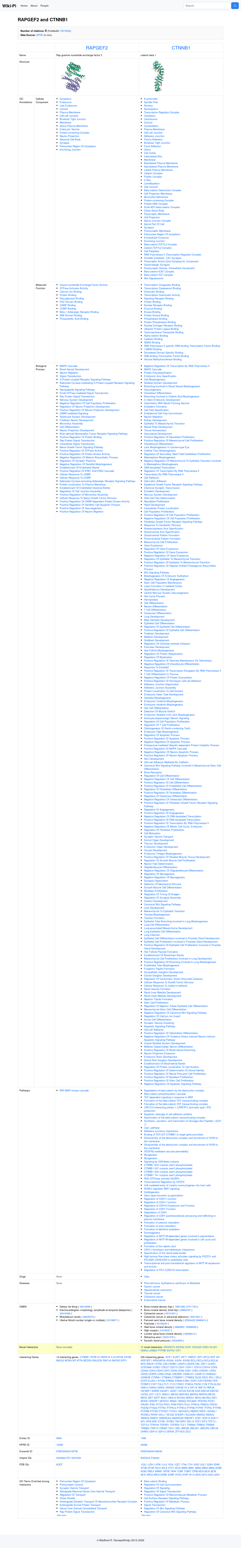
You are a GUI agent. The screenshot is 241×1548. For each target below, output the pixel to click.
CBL (197, 1364)
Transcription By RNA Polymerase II (164, 474)
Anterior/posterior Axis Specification (163, 528)
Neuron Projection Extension (159, 1053)
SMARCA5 (178, 1418)
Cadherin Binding (153, 339)
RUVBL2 (145, 1414)
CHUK (168, 1374)
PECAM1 (192, 1401)
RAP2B (116, 1360)
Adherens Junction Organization (161, 684)
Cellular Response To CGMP (75, 477)
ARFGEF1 (146, 1360)
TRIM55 (210, 1424)
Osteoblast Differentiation (158, 393)
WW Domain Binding (71, 315)
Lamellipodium (152, 183)
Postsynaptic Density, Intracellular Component (169, 268)
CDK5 (205, 1347)
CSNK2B (145, 1377)
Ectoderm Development (157, 491)
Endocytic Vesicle (69, 129)
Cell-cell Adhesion (154, 1029)
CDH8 (174, 1370)
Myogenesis (150, 1154)
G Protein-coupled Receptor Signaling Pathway (85, 379)
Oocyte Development (155, 850)
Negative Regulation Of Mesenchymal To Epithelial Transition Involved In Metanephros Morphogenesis (182, 462)
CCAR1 (212, 1364)
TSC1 (171, 1428)
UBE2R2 (204, 1428)
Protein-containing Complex (75, 132)
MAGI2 (60, 1360)
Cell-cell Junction (69, 115)
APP (212, 1357)
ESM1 (186, 1380)
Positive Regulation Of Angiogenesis (164, 813)
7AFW (166, 1471)
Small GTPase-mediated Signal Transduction (84, 393)
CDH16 (206, 1367)
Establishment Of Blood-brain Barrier (164, 955)
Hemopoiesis (151, 599)
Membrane (65, 122)
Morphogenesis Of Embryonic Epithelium (166, 576)
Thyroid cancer (152, 1293)
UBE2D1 (194, 1428)
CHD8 (160, 1374)
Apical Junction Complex (157, 220)
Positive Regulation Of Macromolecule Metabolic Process (175, 1494)
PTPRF (199, 1408)
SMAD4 (145, 1418)
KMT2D (214, 1391)
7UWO (187, 1471)
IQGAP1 (164, 1391)
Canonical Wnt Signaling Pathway (162, 904)
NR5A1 (174, 1401)
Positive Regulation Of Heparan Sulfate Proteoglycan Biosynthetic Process (180, 567)
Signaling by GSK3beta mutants (161, 1161)
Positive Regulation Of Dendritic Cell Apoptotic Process (90, 504)
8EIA (207, 1471)
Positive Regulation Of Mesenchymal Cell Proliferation (173, 440)
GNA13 (145, 1387)
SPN (148, 1421)
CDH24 (144, 1370)
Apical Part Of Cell (154, 224)
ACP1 (168, 1357)
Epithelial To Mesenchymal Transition (164, 423)
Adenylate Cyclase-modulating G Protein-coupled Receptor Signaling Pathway (97, 384)
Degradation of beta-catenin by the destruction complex (174, 1090)
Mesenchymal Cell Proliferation (161, 542)
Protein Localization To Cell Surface (163, 691)
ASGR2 (180, 1347)
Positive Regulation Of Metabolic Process (167, 1501)
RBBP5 (195, 1411)
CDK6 (212, 1370)
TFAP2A (154, 1424)
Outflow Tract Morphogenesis (160, 450)
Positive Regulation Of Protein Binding (80, 437)
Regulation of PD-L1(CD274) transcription (166, 1270)
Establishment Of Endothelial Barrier (79, 467)
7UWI (180, 1471)
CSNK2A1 (211, 1374)
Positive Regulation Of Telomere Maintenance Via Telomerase (178, 660)
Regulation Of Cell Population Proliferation (167, 721)
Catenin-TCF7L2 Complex (158, 247)
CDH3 (152, 1370)
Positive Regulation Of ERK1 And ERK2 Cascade (87, 471)
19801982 (180, 1306)
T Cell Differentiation (155, 609)
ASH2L (170, 1360)
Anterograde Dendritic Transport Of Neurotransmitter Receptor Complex (98, 1501)
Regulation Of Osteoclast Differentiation (165, 796)
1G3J (143, 1464)
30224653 (177, 1340)
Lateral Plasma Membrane (158, 170)
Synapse (64, 142)
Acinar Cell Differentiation (158, 1019)
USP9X (170, 1431)
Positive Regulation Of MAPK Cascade (165, 748)
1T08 (183, 1464)
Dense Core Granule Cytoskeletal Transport (83, 1508)
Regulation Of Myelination (158, 657)
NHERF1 (154, 1401)
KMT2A (205, 1391)
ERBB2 (170, 1380)
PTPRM (145, 1411)
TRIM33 (200, 1424)
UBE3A (214, 1428)
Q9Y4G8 (76, 1458)
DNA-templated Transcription (159, 467)
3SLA (164, 1468)
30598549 (191, 1327)
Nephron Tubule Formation (158, 999)
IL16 (113, 1357)
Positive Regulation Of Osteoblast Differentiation (170, 792)
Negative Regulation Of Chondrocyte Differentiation (171, 664)
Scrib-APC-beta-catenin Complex (162, 207)
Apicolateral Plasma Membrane (161, 166)
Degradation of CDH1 (155, 1212)
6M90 (185, 1468)
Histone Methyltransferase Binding (163, 359)
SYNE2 (170, 1421)
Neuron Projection (69, 136)
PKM (173, 1404)
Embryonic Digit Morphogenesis (161, 731)
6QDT (59, 1464)
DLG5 (198, 1377)
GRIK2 (153, 1387)
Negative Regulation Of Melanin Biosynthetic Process (89, 457)
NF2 (214, 1397)
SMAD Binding (152, 342)
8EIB (213, 1471)
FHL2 (160, 1384)
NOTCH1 (164, 1401)
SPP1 (123, 1360)
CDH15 (198, 1367)
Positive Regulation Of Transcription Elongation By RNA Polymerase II (182, 670)
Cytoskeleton (151, 126)
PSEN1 (214, 1404)
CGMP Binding (68, 308)
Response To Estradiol (156, 667)
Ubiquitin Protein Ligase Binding (161, 329)
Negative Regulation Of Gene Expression (166, 555)
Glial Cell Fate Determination (159, 498)
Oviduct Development (156, 901)
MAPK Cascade (68, 366)
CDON (144, 1374)
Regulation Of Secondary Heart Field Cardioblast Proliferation (177, 454)
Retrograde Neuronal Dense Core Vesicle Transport (87, 1491)
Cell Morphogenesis (154, 379)
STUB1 (162, 1421)
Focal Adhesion (152, 146)
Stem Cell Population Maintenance (163, 582)
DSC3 (205, 1377)
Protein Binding (68, 295)
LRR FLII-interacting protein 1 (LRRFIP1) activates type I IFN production (177, 1108)
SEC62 (170, 1414)
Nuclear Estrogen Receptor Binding (163, 325)
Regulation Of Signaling (157, 1488)
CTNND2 (189, 1377)
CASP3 (182, 1364)
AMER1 (192, 1357)
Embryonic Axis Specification (160, 376)
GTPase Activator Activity (74, 288)
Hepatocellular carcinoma (158, 1290)
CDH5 (159, 1370)
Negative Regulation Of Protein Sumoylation (168, 677)
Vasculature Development (158, 433)
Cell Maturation (152, 833)
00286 (144, 1444)
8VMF (171, 1474)
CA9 (165, 1364)
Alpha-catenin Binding (156, 335)
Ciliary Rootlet (67, 1498)
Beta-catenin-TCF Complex (158, 275)
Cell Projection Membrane (158, 193)
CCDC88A (146, 1367)
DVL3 (218, 1377)
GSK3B (179, 1387)
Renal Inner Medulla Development (162, 992)
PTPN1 (162, 1408)
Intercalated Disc (153, 156)
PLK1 (187, 1404)
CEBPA (152, 1374)
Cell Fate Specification (156, 410)
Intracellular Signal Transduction (77, 444)
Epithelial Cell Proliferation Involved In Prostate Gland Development (181, 941)
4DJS (178, 1468)
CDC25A (196, 1347)
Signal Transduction (70, 376)
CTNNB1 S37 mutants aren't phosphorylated (168, 1168)
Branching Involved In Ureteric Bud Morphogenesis (171, 396)
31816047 (165, 1330)
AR (218, 1357)
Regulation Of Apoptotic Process (162, 735)
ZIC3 (188, 1431)
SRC (154, 1421)
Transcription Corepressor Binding (162, 288)
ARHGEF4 (169, 1347)
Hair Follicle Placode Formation (161, 951)
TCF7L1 (212, 1421)
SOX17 (214, 1418)
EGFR (144, 1380)
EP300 (161, 1380)
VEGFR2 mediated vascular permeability (166, 1151)
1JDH (150, 1464)
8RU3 (150, 1474)
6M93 (205, 1468)
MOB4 (68, 1360)
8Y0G (178, 1474)
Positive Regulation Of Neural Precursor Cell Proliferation (175, 1073)
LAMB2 (153, 1350)
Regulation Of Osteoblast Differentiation (165, 789)
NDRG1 (190, 1397)
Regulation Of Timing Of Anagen (161, 894)
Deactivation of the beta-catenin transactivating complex (174, 1117)
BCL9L (214, 1360)
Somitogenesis (152, 1232)
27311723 (191, 1306)
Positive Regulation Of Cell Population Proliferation (171, 515)
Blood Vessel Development (74, 369)
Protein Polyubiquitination (158, 372)
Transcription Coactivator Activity (162, 295)
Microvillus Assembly (71, 423)
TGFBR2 (174, 1424)
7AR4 (173, 1471)
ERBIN (178, 1380)
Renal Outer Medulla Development (162, 996)
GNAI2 (144, 1350)
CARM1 (172, 1364)
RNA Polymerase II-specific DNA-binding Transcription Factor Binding (182, 345)
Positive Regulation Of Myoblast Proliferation (168, 1077)
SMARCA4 (165, 1418)
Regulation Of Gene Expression (161, 548)
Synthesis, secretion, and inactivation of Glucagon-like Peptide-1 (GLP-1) (183, 1122)
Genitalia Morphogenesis (157, 697)
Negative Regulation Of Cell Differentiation (167, 779)
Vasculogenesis (152, 389)
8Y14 (192, 1474)
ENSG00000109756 (67, 1451)
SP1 (143, 1421)
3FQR (151, 1468)
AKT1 (184, 1357)
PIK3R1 (145, 1404)
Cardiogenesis (151, 1192)
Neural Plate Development (158, 427)
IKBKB (155, 1391)
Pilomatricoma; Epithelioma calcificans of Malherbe (172, 1283)
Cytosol (64, 109)
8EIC (143, 1474)
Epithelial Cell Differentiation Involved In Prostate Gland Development (182, 938)
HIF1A (193, 1387)
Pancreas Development (156, 647)
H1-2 (186, 1387)
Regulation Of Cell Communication (163, 1484)
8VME (163, 1474)
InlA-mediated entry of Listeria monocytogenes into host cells (177, 1185)
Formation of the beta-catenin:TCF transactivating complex (176, 1100)
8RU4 (157, 1474)
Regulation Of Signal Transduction (162, 1491)
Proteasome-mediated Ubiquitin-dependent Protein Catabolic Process (181, 745)
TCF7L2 (145, 1424)
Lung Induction (152, 935)
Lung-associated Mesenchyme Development (168, 928)
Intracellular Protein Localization (161, 508)
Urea (146, 1276)
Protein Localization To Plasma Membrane (83, 484)
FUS (204, 1384)
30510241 (195, 1316)
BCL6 (201, 1360)
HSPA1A (105, 1357)
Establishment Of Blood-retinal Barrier (164, 1063)
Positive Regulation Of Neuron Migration (81, 511)
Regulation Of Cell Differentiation (161, 775)
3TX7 (171, 1468)
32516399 (85, 1306)
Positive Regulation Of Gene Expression (166, 552)
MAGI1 (166, 1394)
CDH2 (214, 1367)
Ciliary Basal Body (154, 210)
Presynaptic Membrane (156, 214)
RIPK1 (203, 1411)
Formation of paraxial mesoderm (161, 1222)
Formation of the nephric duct (160, 1246)
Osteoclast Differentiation (158, 613)
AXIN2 (186, 1360)
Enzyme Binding (153, 308)
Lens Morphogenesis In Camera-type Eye (166, 447)
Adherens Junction (154, 136)
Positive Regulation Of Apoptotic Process (166, 738)
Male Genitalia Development (159, 620)
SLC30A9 (190, 1414)
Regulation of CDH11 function (160, 1199)
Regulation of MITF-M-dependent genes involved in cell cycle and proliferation (179, 1241)
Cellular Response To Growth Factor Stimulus (169, 982)
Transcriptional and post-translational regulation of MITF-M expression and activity (182, 1264)
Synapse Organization (156, 880)
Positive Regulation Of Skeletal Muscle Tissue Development (177, 857)
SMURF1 (189, 1418)
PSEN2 (145, 1408)
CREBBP (177, 1374)
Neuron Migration (69, 372)
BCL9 (207, 1360)
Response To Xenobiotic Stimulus (162, 525)
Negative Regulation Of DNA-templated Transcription (172, 816)
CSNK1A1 (188, 1374)
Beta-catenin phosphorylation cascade (165, 1094)
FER (215, 1380)
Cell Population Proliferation (159, 511)
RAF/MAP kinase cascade (74, 1090)
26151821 (170, 1313)
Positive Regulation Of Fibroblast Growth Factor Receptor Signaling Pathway (180, 804)
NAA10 (172, 1397)
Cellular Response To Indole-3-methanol (165, 985)
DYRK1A (95, 1357)
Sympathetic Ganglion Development (163, 972)
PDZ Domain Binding (71, 301)
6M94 (212, 1468)
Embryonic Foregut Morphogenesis (163, 853)
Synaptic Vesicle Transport (158, 836)
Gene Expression (153, 545)
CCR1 (188, 1347)
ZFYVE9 (180, 1431)
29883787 (185, 1310)
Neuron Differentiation (155, 606)
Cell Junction (151, 187)
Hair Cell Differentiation (156, 708)
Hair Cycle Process (154, 596)
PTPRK (217, 1408)
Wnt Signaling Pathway (156, 572)
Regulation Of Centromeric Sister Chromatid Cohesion (173, 979)
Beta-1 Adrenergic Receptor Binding (79, 312)
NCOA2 (181, 1397)
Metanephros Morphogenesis (159, 457)
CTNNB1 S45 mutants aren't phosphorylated (168, 1171)
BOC (143, 1364)
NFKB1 (145, 1401)
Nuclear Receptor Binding (158, 305)
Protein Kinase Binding (156, 315)
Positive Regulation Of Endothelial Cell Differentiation (173, 786)
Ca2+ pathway (152, 1127)
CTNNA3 (166, 1377)
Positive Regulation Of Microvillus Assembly (84, 494)
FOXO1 (180, 1384)
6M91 (191, 1468)
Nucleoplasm (151, 109)
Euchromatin (151, 98)
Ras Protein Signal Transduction (77, 396)
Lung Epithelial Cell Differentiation (162, 931)
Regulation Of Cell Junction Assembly (80, 491)
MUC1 (164, 1397)
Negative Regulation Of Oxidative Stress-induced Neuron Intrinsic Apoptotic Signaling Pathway (179, 1038)
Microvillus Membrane (156, 197)
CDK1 (188, 1370)
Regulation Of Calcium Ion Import (162, 1016)
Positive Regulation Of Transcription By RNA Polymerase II (176, 823)
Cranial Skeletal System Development (164, 1043)
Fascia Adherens (153, 139)
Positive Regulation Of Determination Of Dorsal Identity (174, 1070)
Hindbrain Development (156, 640)
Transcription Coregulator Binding (162, 285)
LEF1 (152, 1394)
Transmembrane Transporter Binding (163, 332)
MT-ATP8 (77, 1360)
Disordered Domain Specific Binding (163, 352)
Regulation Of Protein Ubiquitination (163, 653)
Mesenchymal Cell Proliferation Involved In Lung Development (178, 958)
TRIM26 (191, 1424)
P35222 (155, 1458)
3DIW (217, 1464)
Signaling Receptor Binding (158, 298)
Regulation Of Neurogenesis (159, 874)
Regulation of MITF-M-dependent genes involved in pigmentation (179, 1236)
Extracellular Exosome (156, 237)
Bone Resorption (153, 772)
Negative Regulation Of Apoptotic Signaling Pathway (172, 1084)
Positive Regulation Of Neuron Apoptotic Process (171, 755)
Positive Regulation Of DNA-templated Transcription (172, 819)
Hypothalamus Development (159, 589)
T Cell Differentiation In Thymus (161, 674)
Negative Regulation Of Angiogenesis (164, 579)
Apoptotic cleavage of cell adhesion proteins (168, 1114)
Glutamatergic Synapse (157, 264)
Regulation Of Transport (72, 1494)
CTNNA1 (156, 1377)
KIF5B (127, 1357)
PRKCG (204, 1404)
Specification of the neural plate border (165, 1253)
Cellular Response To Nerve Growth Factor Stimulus (88, 498)
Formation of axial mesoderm (160, 1226)
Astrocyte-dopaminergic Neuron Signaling (166, 718)
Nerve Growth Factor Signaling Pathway (81, 447)
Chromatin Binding (154, 291)
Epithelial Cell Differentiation (159, 623)
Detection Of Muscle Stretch (159, 711)
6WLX (151, 1471)
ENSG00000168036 (151, 1451)
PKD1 (167, 1404)
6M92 (198, 1468)
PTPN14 (181, 1408)
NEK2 (198, 1397)
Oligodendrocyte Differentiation (160, 867)
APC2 (206, 1357)
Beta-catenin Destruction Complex (162, 190)
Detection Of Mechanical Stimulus (162, 884)
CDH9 (181, 1370)
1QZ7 (177, 1464)
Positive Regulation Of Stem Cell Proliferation (169, 1080)
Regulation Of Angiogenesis (159, 809)
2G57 (197, 1464)
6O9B (218, 1468)
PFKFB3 (202, 1401)
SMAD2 (200, 1414)
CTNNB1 (181, 47)
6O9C (144, 1471)
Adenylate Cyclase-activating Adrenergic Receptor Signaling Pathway (97, 481)
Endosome (65, 102)
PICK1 (211, 1401)
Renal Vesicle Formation (157, 989)
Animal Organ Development (159, 840)
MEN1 (144, 1397)
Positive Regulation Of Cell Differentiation (166, 782)
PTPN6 (191, 1408)
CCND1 (157, 1367)
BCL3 (194, 1360)
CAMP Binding (68, 305)
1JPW (157, 1464)
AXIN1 (178, 1360)
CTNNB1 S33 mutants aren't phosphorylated (168, 1165)
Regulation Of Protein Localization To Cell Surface (171, 1067)
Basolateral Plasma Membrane (161, 163)
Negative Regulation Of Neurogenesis (164, 877)
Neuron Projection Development (77, 430)
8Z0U (198, 1474)
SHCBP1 (180, 1414)
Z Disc (147, 180)
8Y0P (185, 1474)
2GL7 (203, 1464)
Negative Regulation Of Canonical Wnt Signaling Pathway (175, 1012)
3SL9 (158, 1468)
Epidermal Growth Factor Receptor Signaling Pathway (173, 484)
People (44, 5)
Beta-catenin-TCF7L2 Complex (160, 244)
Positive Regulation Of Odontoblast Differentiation (171, 1033)
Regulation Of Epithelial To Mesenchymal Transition (172, 559)
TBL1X (190, 1421)
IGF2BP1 (146, 1391)
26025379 (88, 1316)
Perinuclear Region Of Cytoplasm (78, 146)
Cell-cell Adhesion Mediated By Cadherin (166, 762)
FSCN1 (198, 1384)
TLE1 (183, 1424)
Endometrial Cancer (154, 1300)
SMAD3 (210, 1414)
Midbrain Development (156, 637)
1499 (143, 1438)
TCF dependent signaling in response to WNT (168, 1097)
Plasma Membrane (70, 112)
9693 (59, 1438)
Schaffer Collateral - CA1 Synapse (162, 258)
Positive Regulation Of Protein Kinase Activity (85, 454)
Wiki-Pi (9, 5)
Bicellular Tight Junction (73, 119)
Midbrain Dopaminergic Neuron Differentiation (168, 1046)
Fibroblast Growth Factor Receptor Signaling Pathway (173, 521)
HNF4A (210, 1387)
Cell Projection (152, 217)
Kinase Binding (152, 312)
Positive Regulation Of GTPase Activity (81, 450)
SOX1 (198, 1418)
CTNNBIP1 (178, 1377)
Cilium (147, 149)
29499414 (201, 1320)
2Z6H (210, 1464)
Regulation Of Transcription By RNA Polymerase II (171, 471)
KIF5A (119, 1357)
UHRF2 (145, 1431)
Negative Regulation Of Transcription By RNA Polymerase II (177, 366)
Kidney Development (155, 420)
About (34, 5)
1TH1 (190, 1464)
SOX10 (206, 1418)
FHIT (154, 1384)
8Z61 (217, 1474)
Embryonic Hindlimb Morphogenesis (163, 704)
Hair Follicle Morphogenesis (159, 650)
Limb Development (154, 907)
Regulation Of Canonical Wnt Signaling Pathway (170, 1511)
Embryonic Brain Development (160, 1056)
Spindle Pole (151, 102)
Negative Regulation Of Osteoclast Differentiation (171, 799)
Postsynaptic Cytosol (71, 1484)
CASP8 (190, 1364)
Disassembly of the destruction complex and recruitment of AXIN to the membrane (181, 1139)
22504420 (190, 1320)
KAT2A (182, 1391)
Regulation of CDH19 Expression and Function (169, 1205)
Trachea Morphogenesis (157, 914)
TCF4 (204, 1421)
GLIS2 (217, 1384)
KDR (197, 1391)
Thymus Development (156, 843)
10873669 (65, 30)
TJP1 (178, 1350)
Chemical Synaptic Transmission (162, 488)
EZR (200, 1380)
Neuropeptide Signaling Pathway (77, 389)
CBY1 (204, 1364)
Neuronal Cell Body (70, 139)
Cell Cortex (150, 153)
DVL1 (212, 1377)
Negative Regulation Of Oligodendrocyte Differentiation (173, 870)
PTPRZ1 (164, 1411)
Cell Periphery (151, 251)
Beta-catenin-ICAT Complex (159, 271)
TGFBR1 (164, 1424)
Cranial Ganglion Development (160, 975)
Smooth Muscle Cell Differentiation (163, 887)
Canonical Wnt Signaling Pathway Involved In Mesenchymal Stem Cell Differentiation (182, 767)
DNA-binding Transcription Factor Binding (166, 356)
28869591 (180, 1327)
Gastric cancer (152, 1286)
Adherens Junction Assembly (160, 687)
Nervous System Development (76, 399)
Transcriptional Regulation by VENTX (164, 1182)
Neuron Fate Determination (158, 863)
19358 (59, 1444)
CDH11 (189, 1367)
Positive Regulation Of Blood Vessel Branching (169, 1050)
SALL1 (162, 1414)
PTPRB (162, 1350)
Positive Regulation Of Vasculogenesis (81, 508)
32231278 (168, 1337)
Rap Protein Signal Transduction (77, 440)
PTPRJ (208, 1408)
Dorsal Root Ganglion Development (163, 1060)
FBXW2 (207, 1380)
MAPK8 (194, 1394)
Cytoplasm (65, 98)
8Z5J (211, 1474)
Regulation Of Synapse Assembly (162, 897)
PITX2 (159, 1404)
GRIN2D (170, 1387)
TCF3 (198, 1421)
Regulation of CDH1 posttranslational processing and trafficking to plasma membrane (180, 1217)
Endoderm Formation (155, 406)
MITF (157, 1397)
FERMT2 (145, 1384)
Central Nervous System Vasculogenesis (166, 593)
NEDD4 (87, 1360)
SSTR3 (171, 1350)
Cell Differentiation (69, 427)
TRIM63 (145, 1428)
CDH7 (166, 1370)
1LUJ (164, 1464)
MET (150, 1397)
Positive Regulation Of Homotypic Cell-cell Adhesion (172, 681)
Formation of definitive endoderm (162, 1229)
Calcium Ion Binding (71, 291)
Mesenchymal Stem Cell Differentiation (165, 1009)
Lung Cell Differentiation (157, 924)
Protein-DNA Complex (156, 203)
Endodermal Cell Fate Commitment (163, 413)
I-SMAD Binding (153, 349)
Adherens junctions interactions (161, 1131)
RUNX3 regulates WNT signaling (161, 1188)
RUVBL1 (212, 1411)
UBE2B (185, 1428)
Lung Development (154, 616)
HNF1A (202, 1387)
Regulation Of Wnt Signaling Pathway (164, 1508)
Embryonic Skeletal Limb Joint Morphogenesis (169, 714)
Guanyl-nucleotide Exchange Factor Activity (84, 285)
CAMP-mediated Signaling (74, 413)
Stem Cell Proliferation (156, 1002)
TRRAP (163, 1428)
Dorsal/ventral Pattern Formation (161, 535)
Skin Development (154, 758)
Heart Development (154, 504)
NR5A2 (182, 1401)
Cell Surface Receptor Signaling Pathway (166, 1498)
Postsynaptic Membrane (157, 231)
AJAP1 (176, 1357)
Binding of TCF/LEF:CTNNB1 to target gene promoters (173, 1134)
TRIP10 (154, 1428)
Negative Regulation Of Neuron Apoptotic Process (171, 752)
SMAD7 (154, 1418)
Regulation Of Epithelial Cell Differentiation (167, 626)
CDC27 (165, 1367)
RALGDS (97, 1360)
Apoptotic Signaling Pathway (159, 1026)
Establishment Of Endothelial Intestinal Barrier (85, 488)
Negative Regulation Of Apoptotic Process (167, 742)
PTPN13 (171, 1408)
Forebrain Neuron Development (76, 420)
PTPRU (154, 1411)
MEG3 (211, 1394)
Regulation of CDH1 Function (160, 1209)
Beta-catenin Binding (155, 1481)
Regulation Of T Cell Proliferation (162, 725)
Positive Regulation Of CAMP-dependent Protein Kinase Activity (95, 501)
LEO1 (158, 1394)
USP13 (161, 1431)
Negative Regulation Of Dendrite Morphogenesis (86, 464)
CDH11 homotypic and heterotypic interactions (169, 1249)
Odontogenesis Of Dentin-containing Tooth (167, 728)
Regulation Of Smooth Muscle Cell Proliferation (169, 860)
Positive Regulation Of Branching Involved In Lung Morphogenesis (180, 962)
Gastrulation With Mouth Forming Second (166, 403)
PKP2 (180, 1404)
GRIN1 (161, 1387)
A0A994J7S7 (63, 1458)
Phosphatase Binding (155, 318)
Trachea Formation (154, 918)
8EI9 (201, 1471)
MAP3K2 (184, 1394)
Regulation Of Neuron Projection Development (85, 406)
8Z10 (204, 1474)
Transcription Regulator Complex (161, 112)
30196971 (112, 1320)
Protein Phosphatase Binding (160, 322)
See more (61, 1515)
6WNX (158, 1471)
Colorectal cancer (153, 1296)
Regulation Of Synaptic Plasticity (78, 460)
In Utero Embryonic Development (162, 399)
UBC (177, 1428)
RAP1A (107, 1360)
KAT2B (190, 1391)
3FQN (144, 1468)
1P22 (170, 1464)
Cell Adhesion (151, 477)
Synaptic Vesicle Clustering (159, 1023)
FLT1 (166, 1384)
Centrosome (150, 119)
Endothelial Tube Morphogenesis (161, 965)
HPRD (39, 35)
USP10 (153, 1431)
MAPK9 (203, 1394)
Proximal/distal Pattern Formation (162, 538)
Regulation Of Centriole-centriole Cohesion (167, 643)
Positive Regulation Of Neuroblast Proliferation (169, 437)
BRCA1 (151, 1364)
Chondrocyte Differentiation (158, 444)
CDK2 (195, 1370)
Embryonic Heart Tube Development (163, 694)
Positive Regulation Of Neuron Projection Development (89, 410)
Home (24, 5)
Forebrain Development (156, 633)
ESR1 (194, 1380)
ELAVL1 (152, 1380)
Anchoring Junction (70, 149)
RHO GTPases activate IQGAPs (162, 1178)
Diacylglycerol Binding (72, 298)
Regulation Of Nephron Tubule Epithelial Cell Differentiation (176, 1006)
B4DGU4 (145, 1458)
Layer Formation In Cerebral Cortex (163, 586)
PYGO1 (173, 1411)
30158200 (162, 1323)
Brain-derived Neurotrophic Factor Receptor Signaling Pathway (94, 433)
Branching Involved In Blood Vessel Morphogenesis (172, 386)
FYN (210, 1384)
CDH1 (181, 1367)
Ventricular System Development (77, 416)
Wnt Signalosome (153, 278)
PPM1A (195, 1404)
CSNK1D (200, 1374)
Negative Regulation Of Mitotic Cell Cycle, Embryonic (173, 826)
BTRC (159, 1364)
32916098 (65, 1313)
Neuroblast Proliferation (156, 501)
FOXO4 (189, 1384)
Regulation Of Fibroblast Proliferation (164, 830)
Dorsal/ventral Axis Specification (162, 532)
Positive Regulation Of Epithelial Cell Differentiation (172, 630)
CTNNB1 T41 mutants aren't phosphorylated (168, 1175)
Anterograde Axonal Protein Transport (80, 1505)
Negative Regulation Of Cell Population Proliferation (88, 403)
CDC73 (174, 1367)
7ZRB (195, 1471)
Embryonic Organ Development (161, 847)
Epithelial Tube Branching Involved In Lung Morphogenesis (176, 921)
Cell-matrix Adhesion (155, 481)
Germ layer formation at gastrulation (163, 1195)
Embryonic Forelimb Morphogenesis (163, 701)
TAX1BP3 (180, 1421)
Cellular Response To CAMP (75, 474)
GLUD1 (213, 1347)
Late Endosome (68, 105)
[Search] (235, 5)
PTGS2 (153, 1408)
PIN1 (152, 1404)
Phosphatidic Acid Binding (74, 318)
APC (199, 1357)
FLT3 (173, 1384)
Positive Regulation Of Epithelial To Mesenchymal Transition (177, 562)
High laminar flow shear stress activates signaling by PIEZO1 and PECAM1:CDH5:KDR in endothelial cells (180, 1258)
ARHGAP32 (159, 1360)
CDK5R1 (204, 1370)
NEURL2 (206, 1397)
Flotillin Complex (153, 176)
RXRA (154, 1414)
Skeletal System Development (160, 383)
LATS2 (144, 1394)
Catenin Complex (153, 173)
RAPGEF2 (97, 47)
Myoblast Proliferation (156, 891)
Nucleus (148, 105)
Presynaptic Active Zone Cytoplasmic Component (171, 261)
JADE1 (174, 1391)
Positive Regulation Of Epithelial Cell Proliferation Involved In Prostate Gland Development (182, 946)
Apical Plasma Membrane (74, 126)
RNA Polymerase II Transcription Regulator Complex (172, 254)
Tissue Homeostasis (155, 430)
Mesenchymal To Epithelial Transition (164, 911)
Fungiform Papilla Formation (159, 968)
